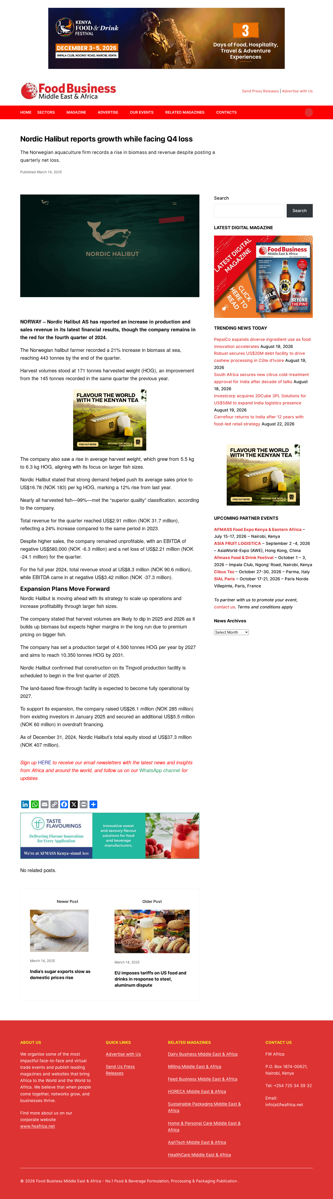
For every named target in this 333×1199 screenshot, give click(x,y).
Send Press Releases (260, 91)
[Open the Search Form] (309, 112)
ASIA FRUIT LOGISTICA (237, 543)
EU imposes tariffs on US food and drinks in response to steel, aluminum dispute (150, 979)
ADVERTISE (108, 112)
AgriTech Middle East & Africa (197, 1142)
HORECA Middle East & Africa (197, 1091)
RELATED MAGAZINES (185, 112)
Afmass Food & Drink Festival (244, 557)
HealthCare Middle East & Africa (199, 1154)
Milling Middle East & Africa (194, 1066)
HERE (44, 762)
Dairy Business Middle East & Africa (203, 1054)
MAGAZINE (76, 112)
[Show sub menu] (58, 112)
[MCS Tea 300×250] (109, 449)
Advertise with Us (297, 91)
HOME (25, 112)
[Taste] (109, 854)
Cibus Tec (224, 571)
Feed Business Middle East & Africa (202, 1079)
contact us (224, 607)
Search (221, 198)
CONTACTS (226, 112)
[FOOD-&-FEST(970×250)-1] (166, 66)
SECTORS (46, 112)
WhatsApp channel (159, 770)
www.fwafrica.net (37, 1126)
